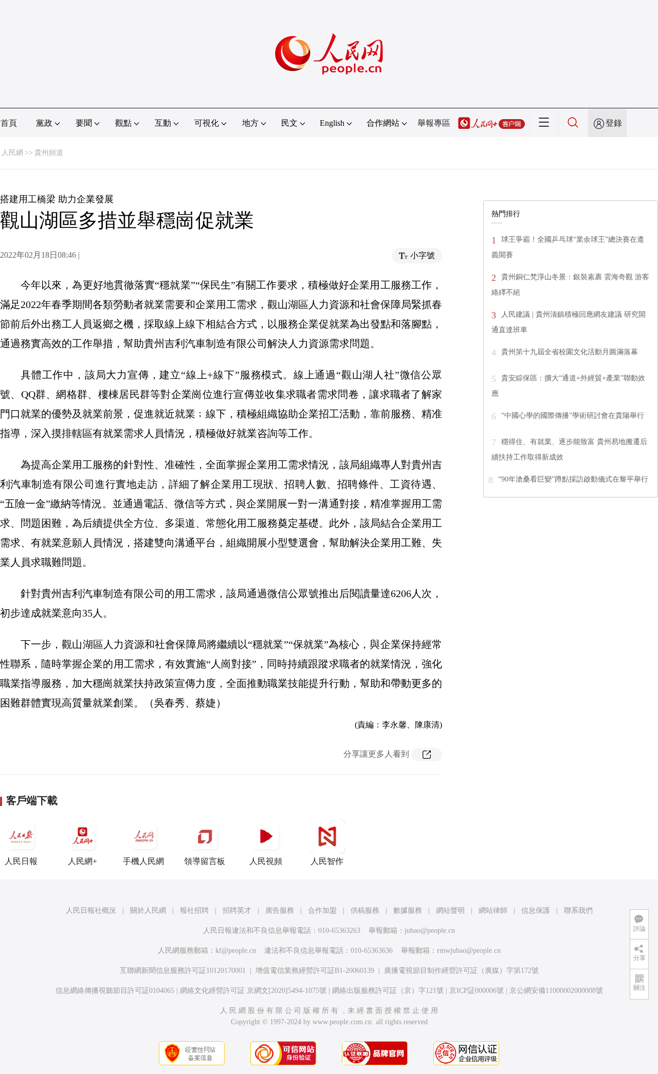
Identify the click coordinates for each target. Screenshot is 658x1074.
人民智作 (326, 861)
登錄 (614, 123)
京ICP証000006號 (476, 990)
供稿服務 (365, 910)
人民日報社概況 (91, 910)
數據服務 (407, 910)
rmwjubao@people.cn (469, 950)
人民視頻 (265, 861)
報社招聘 (194, 910)
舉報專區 (433, 123)
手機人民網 (143, 861)
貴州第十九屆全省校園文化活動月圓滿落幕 (569, 352)
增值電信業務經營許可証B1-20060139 (314, 970)
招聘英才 (237, 910)
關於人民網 (148, 910)
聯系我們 (578, 910)
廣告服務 (279, 910)
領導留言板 (204, 861)
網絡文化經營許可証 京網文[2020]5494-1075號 (253, 990)
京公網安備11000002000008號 (556, 990)
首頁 (9, 123)
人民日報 (21, 861)
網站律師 (493, 910)
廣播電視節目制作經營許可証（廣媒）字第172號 (461, 970)
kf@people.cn (235, 950)
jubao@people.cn (430, 930)
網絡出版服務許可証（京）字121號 (388, 990)
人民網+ (82, 861)
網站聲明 (450, 910)
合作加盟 (322, 910)
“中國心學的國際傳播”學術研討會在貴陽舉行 (572, 415)
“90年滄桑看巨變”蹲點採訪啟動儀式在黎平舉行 (573, 479)
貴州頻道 (48, 153)
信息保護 (535, 910)
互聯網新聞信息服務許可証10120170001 (183, 970)
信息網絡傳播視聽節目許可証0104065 (115, 990)
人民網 (12, 153)
